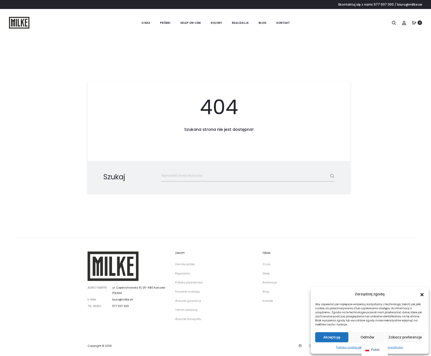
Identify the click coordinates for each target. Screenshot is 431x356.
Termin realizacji (186, 310)
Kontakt (283, 23)
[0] (414, 22)
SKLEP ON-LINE (190, 23)
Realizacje (240, 23)
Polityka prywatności (189, 282)
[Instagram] (310, 345)
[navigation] (374, 350)
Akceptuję (331, 337)
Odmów (367, 337)
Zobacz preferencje (405, 337)
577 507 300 (384, 4)
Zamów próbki (185, 264)
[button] (422, 294)
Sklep (266, 273)
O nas (145, 23)
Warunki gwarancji (188, 301)
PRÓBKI (165, 23)
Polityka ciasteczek (349, 347)
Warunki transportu (188, 319)
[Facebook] (300, 345)
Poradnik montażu (187, 292)
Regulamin (182, 273)
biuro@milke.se (409, 4)
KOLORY (216, 23)
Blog (262, 23)
